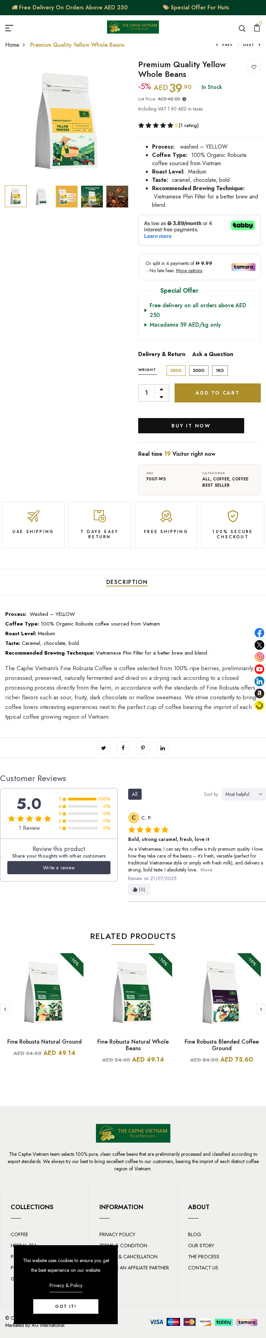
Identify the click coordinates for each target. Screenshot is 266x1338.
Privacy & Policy (66, 1285)
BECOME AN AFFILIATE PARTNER (134, 1267)
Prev (227, 45)
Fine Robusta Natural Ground (44, 1042)
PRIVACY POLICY (117, 1234)
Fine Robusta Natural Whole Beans (133, 1045)
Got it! (66, 1306)
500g (199, 370)
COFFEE (221, 479)
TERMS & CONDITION (123, 1245)
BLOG (194, 1234)
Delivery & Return (161, 354)
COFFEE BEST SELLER (225, 482)
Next (249, 45)
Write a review (59, 867)
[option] (66, 121)
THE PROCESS (203, 1256)
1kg (220, 370)
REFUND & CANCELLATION (128, 1256)
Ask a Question (212, 354)
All (206, 479)
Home (12, 45)
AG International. (48, 1325)
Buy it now (191, 425)
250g (176, 370)
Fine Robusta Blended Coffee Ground (222, 1045)
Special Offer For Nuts (199, 7)
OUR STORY (201, 1245)
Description (127, 582)
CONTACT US (203, 1267)
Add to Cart (218, 392)
